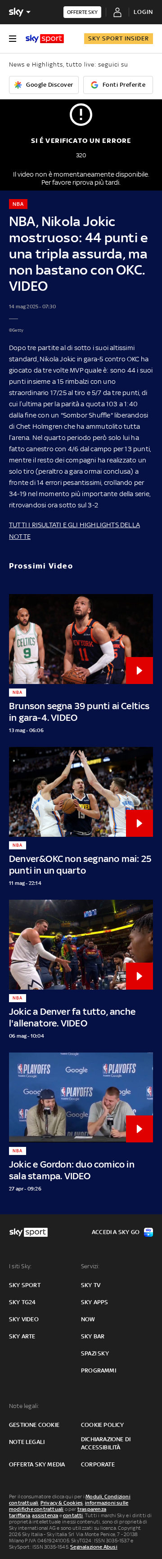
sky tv (90, 1285)
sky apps (94, 1302)
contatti (73, 1515)
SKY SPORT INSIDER (118, 38)
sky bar (92, 1336)
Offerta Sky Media (37, 1464)
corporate (98, 1464)
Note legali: (24, 1406)
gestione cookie (34, 1424)
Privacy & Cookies (61, 1503)
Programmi (98, 1370)
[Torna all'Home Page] (44, 38)
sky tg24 (22, 1302)
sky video (24, 1319)
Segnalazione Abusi (93, 1547)
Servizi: (90, 1266)
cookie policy (102, 1424)
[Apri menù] (12, 38)
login (143, 12)
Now (88, 1319)
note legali (27, 1442)
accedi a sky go (116, 1232)
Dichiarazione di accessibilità (105, 1443)
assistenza (45, 1515)
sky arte (22, 1336)
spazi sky (95, 1353)
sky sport (24, 1285)
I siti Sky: (20, 1266)
